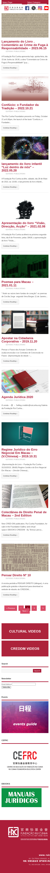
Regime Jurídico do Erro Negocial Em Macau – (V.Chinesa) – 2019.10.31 (19, 453)
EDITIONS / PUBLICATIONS (15, 51)
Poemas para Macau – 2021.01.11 (17, 283)
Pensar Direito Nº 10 (16, 575)
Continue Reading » (10, 68)
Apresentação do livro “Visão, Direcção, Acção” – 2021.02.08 (23, 224)
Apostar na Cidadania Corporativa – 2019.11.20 (19, 339)
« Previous (10, 608)
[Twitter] (34, 7)
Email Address (7, 684)
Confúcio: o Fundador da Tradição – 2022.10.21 (20, 106)
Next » (25, 611)
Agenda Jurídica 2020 (17, 397)
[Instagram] (40, 7)
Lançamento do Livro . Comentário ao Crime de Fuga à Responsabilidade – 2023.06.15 (25, 45)
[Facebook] (27, 7)
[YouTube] (46, 7)
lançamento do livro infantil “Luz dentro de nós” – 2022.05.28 (22, 167)
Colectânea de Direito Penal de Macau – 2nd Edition (24, 513)
